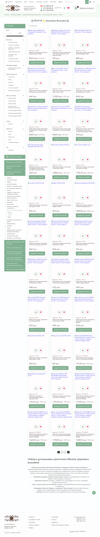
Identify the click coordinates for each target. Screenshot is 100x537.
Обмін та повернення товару (60, 525)
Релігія (10, 215)
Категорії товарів (16, 14)
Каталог (10, 1)
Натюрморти (11, 223)
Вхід (90, 2)
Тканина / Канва (11, 95)
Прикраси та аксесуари (14, 238)
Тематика (9, 129)
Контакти (53, 1)
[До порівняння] (36, 45)
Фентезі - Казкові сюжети (14, 186)
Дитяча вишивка (12, 180)
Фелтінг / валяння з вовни (15, 269)
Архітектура (11, 233)
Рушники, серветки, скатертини (13, 207)
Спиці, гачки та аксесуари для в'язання (14, 264)
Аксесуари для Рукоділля (14, 162)
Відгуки (61, 1)
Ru (58, 7)
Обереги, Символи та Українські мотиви (13, 193)
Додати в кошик (37, 62)
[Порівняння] (64, 8)
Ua (56, 7)
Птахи (9, 190)
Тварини (9, 177)
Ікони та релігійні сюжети (49, 14)
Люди (8, 228)
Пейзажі (9, 225)
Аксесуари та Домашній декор (14, 220)
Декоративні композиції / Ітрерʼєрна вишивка (14, 230)
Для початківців (12, 184)
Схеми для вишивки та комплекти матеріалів (14, 258)
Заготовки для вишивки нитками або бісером (14, 252)
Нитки (8, 121)
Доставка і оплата (42, 1)
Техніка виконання (11, 74)
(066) (48, 6)
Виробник (9, 39)
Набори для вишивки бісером (13, 167)
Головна (6, 14)
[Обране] (68, 8)
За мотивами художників (14, 188)
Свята (9, 182)
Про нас (31, 1)
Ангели (10, 212)
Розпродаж (55, 517)
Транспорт (10, 204)
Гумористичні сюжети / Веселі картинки (14, 197)
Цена (7, 30)
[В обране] (41, 45)
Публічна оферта (34, 525)
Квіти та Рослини (12, 200)
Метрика (10, 202)
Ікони (9, 217)
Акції (25, 1)
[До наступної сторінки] (68, 452)
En (60, 7)
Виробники (18, 1)
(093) (48, 10)
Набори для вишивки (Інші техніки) (15, 242)
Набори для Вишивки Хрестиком (32, 14)
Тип (7, 147)
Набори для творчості (14, 247)
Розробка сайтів (83, 531)
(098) (48, 8)
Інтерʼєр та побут (12, 236)
